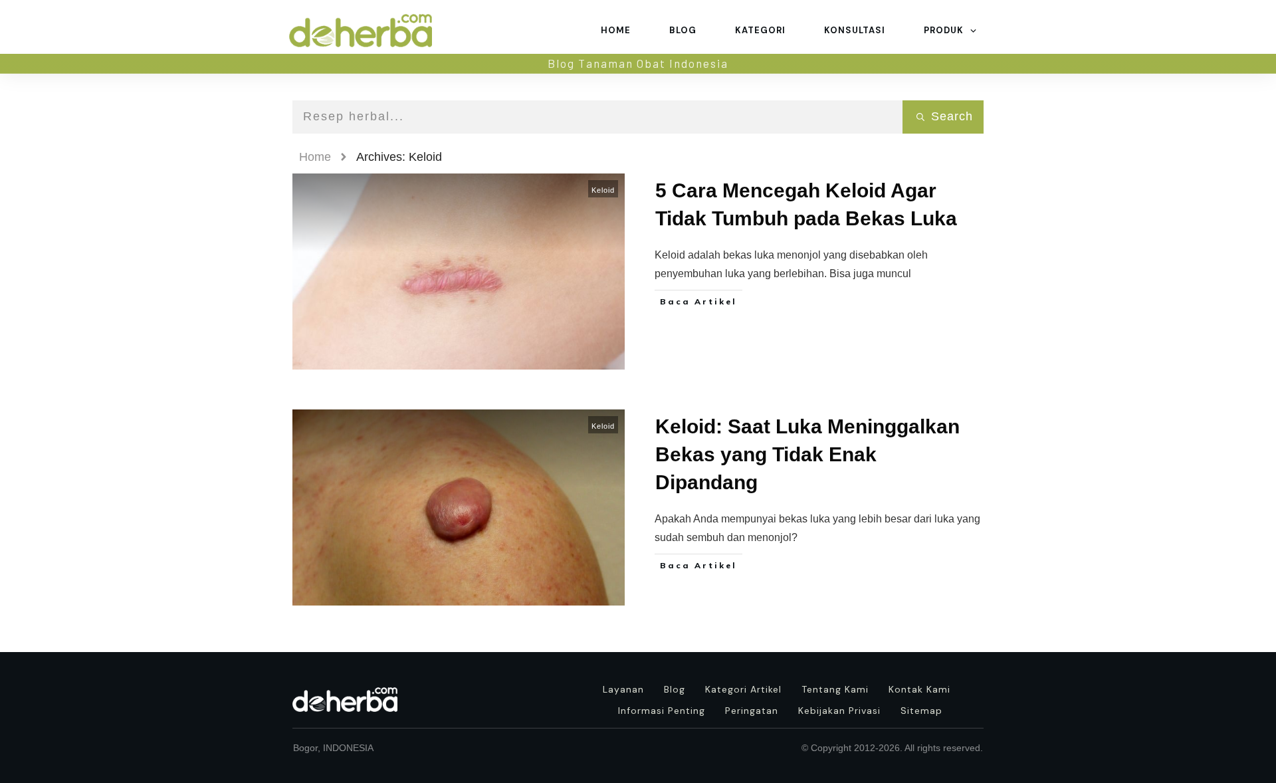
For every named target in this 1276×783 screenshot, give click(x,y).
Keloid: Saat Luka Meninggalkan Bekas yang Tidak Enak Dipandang (807, 454)
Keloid (603, 190)
